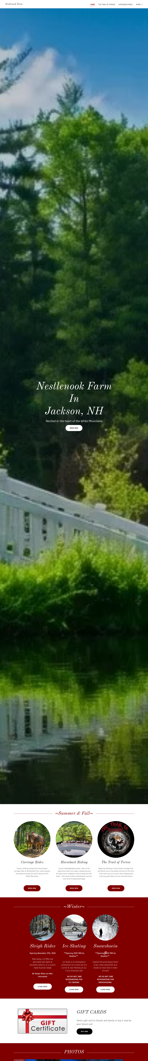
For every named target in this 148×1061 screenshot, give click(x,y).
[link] (14, 4)
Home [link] (92, 4)
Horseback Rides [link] (126, 4)
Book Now (74, 428)
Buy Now (84, 1031)
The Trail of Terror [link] (106, 4)
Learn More (42, 987)
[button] (139, 4)
